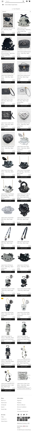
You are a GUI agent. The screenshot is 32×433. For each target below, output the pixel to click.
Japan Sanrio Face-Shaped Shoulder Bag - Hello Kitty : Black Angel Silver (7, 195)
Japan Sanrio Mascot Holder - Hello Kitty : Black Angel (24, 289)
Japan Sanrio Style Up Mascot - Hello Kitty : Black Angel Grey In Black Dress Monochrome (23, 337)
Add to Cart (8, 34)
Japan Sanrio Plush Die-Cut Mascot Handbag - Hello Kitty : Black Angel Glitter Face (23, 195)
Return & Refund (21, 404)
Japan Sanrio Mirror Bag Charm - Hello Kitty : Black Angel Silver (23, 148)
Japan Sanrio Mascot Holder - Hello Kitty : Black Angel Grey (8, 290)
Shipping (19, 402)
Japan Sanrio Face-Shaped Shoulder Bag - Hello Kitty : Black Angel (23, 172)
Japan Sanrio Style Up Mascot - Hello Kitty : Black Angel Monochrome (7, 361)
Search (2, 407)
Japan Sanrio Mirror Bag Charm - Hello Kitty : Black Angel (7, 172)
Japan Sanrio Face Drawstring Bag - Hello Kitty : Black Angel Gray (24, 29)
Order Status (4, 421)
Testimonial (3, 402)
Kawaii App (3, 409)
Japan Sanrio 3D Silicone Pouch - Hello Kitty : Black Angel (23, 266)
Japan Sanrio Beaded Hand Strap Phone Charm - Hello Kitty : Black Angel (7, 385)
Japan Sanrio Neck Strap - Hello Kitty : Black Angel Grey (7, 243)
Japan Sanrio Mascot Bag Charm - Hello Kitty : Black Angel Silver (23, 314)
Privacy (19, 409)
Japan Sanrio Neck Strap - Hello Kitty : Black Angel (23, 242)
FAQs (2, 417)
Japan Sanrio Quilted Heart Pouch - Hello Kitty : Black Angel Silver (23, 124)
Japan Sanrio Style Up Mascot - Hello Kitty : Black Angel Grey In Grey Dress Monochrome (7, 337)
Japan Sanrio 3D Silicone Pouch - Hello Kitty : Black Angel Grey (7, 266)
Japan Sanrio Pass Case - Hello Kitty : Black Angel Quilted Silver (23, 101)
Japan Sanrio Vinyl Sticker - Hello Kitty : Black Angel (23, 218)
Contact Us (3, 419)
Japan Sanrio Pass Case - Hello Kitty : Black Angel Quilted (7, 101)
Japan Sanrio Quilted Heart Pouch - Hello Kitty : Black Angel (7, 148)
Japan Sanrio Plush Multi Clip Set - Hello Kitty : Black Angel (8, 29)
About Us (3, 400)
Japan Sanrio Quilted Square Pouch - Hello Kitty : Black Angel (24, 53)
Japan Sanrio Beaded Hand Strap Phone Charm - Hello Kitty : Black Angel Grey (23, 361)
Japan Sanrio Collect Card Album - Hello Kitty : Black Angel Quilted (7, 124)
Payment (19, 400)
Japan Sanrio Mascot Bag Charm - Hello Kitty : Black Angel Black (7, 314)
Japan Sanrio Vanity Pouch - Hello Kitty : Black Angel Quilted (24, 77)
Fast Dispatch (16, 9)
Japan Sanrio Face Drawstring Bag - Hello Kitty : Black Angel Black (8, 53)
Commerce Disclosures (22, 411)
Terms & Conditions (21, 407)
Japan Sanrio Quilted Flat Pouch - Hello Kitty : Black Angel (7, 77)
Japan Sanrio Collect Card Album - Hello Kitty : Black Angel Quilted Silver (23, 385)
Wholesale (3, 404)
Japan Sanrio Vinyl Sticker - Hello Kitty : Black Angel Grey (7, 219)
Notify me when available (24, 388)
